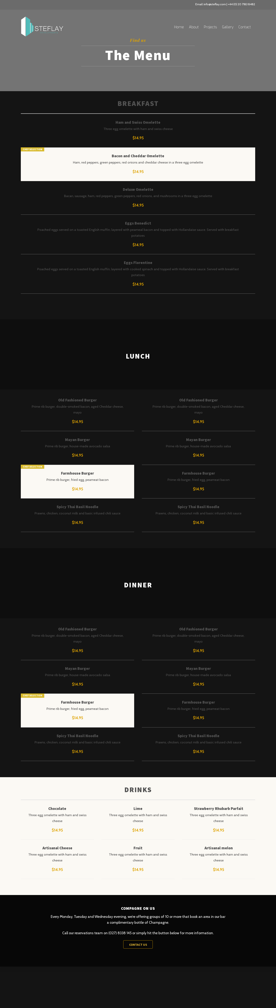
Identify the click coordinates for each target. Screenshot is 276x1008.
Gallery (227, 27)
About (194, 27)
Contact (244, 27)
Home (179, 27)
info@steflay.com (215, 4)
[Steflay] (42, 34)
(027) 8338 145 (120, 933)
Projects (210, 27)
